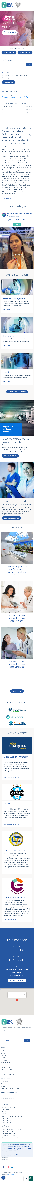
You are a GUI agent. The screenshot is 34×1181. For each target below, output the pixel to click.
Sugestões (4, 1081)
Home (3, 1051)
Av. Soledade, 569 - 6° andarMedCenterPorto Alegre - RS (17, 972)
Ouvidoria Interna (6, 1096)
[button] (30, 5)
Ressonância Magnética (9, 1107)
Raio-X (4, 1112)
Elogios (3, 1084)
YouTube (26, 97)
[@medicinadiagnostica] (4, 215)
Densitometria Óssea (8, 1135)
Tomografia (5, 1109)
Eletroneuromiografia (8, 1133)
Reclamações (5, 1086)
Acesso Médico (25, 52)
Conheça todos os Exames (17, 391)
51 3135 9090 (17, 950)
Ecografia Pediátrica (8, 1131)
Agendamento (5, 1062)
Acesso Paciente (9, 52)
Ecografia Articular (7, 1127)
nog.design (11, 1174)
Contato (3, 1065)
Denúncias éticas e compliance (10, 1088)
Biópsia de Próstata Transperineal (12, 1116)
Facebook (5, 97)
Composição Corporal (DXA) (10, 1138)
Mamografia (5, 1140)
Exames (3, 1055)
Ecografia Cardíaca (7, 1125)
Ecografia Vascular (7, 1122)
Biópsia (4, 1114)
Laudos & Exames (6, 1069)
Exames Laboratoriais (7, 1072)
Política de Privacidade (8, 1074)
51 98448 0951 (17, 959)
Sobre (3, 1053)
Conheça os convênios (11, 518)
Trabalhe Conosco (6, 1067)
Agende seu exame (10, 456)
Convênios (4, 1058)
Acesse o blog (17, 691)
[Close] (24, 994)
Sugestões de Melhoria (8, 1098)
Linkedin (20, 97)
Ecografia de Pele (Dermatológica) (12, 1129)
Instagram (13, 97)
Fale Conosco (8, 82)
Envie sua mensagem (17, 980)
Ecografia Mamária (7, 1120)
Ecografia (5, 1118)
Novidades (4, 1060)
